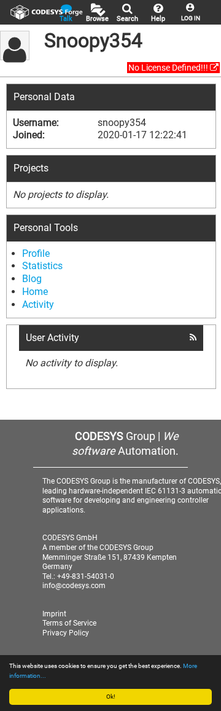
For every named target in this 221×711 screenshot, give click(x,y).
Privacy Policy (65, 633)
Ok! (110, 696)
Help (158, 19)
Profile (36, 253)
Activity (38, 304)
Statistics (42, 266)
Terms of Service (69, 623)
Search (127, 19)
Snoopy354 (93, 40)
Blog (32, 279)
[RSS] (193, 337)
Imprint (54, 614)
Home (35, 291)
